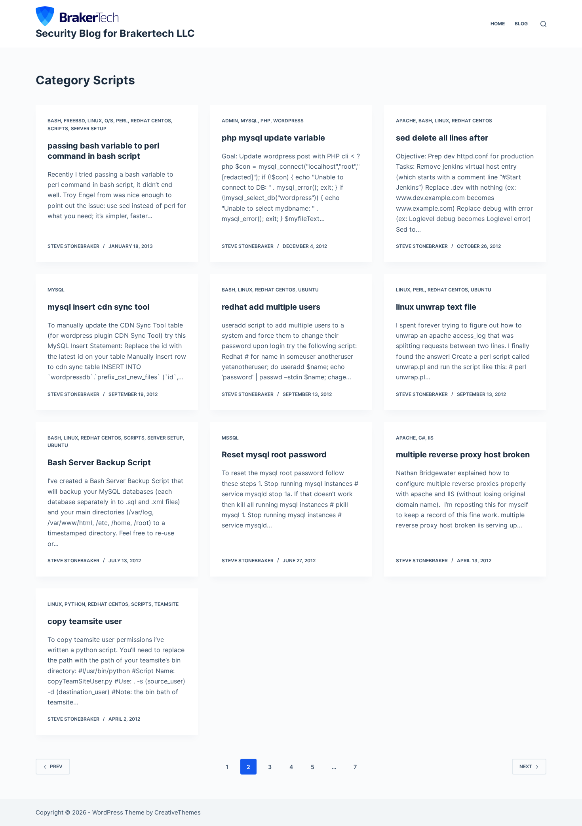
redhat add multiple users (271, 307)
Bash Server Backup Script (99, 462)
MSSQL (230, 438)
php (265, 121)
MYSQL (249, 121)
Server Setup (89, 128)
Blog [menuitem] (521, 24)
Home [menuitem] (498, 24)
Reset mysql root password (274, 454)
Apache (406, 121)
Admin (230, 121)
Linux (94, 121)
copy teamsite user (85, 621)
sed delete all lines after (442, 138)
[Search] (543, 24)
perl (122, 121)
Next (525, 766)
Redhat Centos (151, 121)
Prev (56, 766)
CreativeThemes (177, 812)
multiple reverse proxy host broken (463, 454)
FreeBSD (74, 121)
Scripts (58, 128)
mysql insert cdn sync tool (98, 307)
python (75, 604)
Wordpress (288, 121)
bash (54, 121)
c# (421, 438)
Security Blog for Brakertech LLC (115, 33)
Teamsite (166, 604)
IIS (431, 438)
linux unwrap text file (436, 307)
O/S (109, 121)
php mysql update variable (273, 138)
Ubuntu (308, 290)
